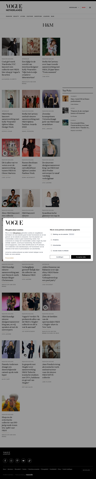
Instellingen (59, 257)
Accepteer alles (81, 257)
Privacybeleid (9, 258)
